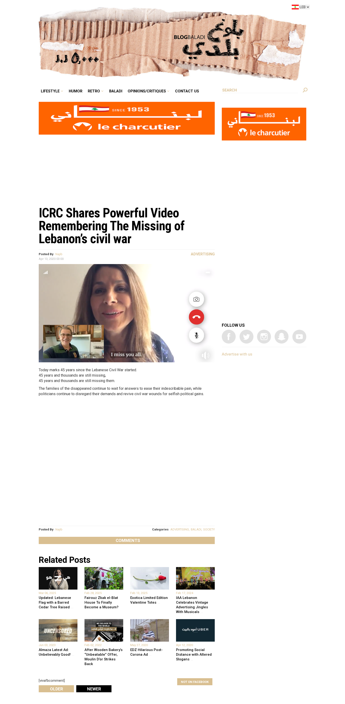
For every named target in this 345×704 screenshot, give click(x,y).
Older (56, 688)
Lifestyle (89, 8)
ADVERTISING (179, 529)
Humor (111, 8)
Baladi (145, 8)
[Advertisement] (127, 168)
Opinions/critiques (171, 8)
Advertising (203, 254)
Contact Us (206, 8)
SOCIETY (209, 529)
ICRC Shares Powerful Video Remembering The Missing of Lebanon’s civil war (111, 225)
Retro (126, 8)
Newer (94, 688)
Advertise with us (237, 354)
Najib (58, 254)
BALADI (196, 529)
